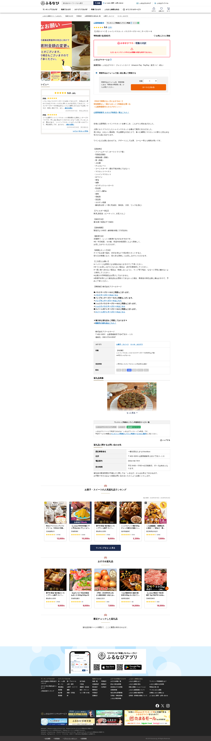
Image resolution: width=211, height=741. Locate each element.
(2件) (110, 27)
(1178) (58, 534)
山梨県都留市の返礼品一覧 (93, 16)
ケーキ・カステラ (123, 16)
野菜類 (60, 695)
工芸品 (82, 684)
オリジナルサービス (133, 9)
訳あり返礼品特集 (116, 684)
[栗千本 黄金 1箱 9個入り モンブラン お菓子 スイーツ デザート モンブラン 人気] (105, 513)
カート (168, 11)
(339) (83, 534)
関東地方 (95, 690)
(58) (158, 602)
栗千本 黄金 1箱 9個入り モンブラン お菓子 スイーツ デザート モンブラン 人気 (105, 527)
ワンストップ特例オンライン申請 (118, 23)
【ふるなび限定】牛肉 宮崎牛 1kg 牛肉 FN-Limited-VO (155, 594)
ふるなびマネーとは (101, 60)
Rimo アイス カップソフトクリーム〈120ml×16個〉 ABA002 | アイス (55, 527)
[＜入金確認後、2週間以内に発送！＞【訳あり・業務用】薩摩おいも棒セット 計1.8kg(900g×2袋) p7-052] (156, 513)
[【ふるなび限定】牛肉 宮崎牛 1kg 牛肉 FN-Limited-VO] (156, 580)
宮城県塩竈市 (75, 598)
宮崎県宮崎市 (150, 598)
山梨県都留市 (99, 23)
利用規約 (57, 738)
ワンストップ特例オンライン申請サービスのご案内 (128, 434)
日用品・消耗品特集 (116, 695)
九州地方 (103, 687)
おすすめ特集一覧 (116, 681)
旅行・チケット (84, 690)
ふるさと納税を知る (112, 9)
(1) (82, 602)
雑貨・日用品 (71, 692)
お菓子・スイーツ (109, 16)
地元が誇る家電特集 (116, 692)
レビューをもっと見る (80, 131)
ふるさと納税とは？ (135, 681)
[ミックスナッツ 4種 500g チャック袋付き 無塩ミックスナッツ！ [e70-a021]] (130, 513)
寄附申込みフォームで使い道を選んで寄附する (117, 73)
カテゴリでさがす (81, 9)
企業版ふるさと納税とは (156, 692)
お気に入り (161, 11)
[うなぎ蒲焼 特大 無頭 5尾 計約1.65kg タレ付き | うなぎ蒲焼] (130, 580)
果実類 (60, 690)
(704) (108, 534)
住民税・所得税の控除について (138, 695)
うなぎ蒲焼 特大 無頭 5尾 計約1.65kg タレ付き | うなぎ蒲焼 (130, 594)
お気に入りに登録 (163, 36)
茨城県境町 (74, 531)
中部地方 (79, 16)
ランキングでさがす (50, 9)
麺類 (68, 690)
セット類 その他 (84, 692)
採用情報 (84, 738)
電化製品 (60, 687)
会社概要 (47, 738)
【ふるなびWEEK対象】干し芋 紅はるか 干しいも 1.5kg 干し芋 (80, 527)
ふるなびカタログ (145, 3)
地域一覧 (95, 681)
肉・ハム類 (61, 681)
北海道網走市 (50, 531)
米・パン (60, 684)
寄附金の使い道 (154, 687)
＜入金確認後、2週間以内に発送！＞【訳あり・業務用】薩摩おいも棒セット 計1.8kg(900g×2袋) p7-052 (155, 527)
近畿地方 (95, 695)
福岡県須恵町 (125, 598)
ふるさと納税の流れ (135, 684)
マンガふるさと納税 (155, 690)
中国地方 (103, 681)
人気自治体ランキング (47, 691)
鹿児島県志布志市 (152, 531)
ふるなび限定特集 (116, 698)
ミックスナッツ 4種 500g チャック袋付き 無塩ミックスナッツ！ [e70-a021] (130, 527)
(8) (133, 602)
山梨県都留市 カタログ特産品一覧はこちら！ (111, 112)
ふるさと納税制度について (137, 690)
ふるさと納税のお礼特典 (156, 684)
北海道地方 (95, 684)
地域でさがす (66, 9)
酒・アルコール (71, 681)
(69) (107, 602)
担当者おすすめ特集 (116, 687)
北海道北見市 (100, 598)
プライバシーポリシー (70, 738)
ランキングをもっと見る (105, 548)
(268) (158, 534)
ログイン (154, 11)
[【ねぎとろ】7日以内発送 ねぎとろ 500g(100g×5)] (80, 580)
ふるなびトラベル (162, 3)
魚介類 (60, 692)
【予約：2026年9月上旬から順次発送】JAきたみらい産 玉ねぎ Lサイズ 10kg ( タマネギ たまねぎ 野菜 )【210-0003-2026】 (105, 594)
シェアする (166, 440)
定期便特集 (114, 690)
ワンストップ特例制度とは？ (158, 681)
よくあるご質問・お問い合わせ (114, 3)
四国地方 (103, 684)
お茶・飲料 (70, 684)
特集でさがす (96, 9)
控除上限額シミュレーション (137, 687)
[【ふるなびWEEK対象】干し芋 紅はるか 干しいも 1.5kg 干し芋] (80, 513)
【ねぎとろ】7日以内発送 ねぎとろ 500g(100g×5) (80, 594)
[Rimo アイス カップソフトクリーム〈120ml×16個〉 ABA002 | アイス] (55, 513)
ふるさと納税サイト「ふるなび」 (52, 16)
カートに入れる (148, 87)
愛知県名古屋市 (101, 531)
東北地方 (95, 687)
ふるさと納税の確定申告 (136, 692)
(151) (133, 534)
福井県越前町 (125, 531)
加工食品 (82, 681)
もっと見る (131, 413)
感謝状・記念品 (84, 687)
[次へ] (167, 588)
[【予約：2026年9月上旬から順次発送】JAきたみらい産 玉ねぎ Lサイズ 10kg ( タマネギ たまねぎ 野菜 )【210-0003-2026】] (105, 580)
